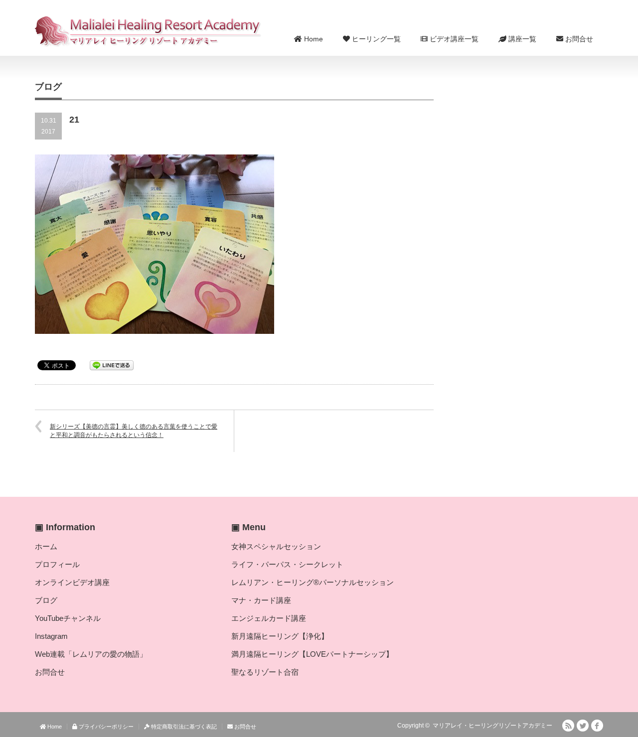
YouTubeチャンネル (68, 618)
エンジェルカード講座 (268, 618)
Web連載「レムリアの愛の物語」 (91, 654)
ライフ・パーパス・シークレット (287, 564)
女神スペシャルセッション (276, 546)
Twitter (583, 726)
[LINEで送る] (112, 364)
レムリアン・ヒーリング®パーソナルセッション (312, 582)
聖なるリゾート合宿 (265, 672)
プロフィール (57, 564)
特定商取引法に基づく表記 (183, 727)
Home (312, 39)
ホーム (46, 546)
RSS (568, 726)
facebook (597, 726)
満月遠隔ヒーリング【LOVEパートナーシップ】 (312, 654)
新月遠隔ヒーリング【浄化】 (279, 636)
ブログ (46, 600)
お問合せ (578, 39)
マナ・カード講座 (261, 600)
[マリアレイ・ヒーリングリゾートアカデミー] (148, 31)
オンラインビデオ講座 (72, 582)
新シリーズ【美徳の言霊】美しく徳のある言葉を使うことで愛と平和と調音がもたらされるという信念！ (133, 431)
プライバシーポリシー (105, 727)
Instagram (51, 636)
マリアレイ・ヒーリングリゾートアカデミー (492, 725)
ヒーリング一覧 (375, 39)
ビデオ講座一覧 (453, 39)
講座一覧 (521, 39)
